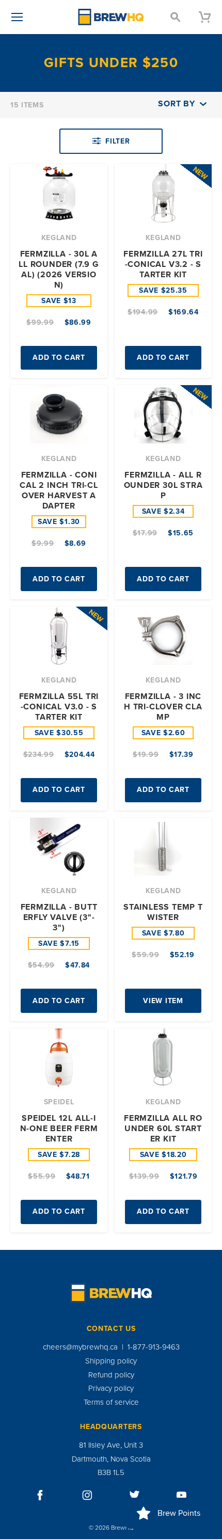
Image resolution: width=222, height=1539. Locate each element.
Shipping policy (111, 1361)
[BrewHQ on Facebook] (40, 1495)
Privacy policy (111, 1388)
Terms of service (111, 1402)
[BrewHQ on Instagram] (87, 1495)
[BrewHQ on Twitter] (135, 1495)
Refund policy (111, 1374)
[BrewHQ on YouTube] (182, 1495)
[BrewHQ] (111, 17)
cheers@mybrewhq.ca (80, 1347)
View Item (163, 1000)
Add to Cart (59, 357)
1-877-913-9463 (154, 1347)
